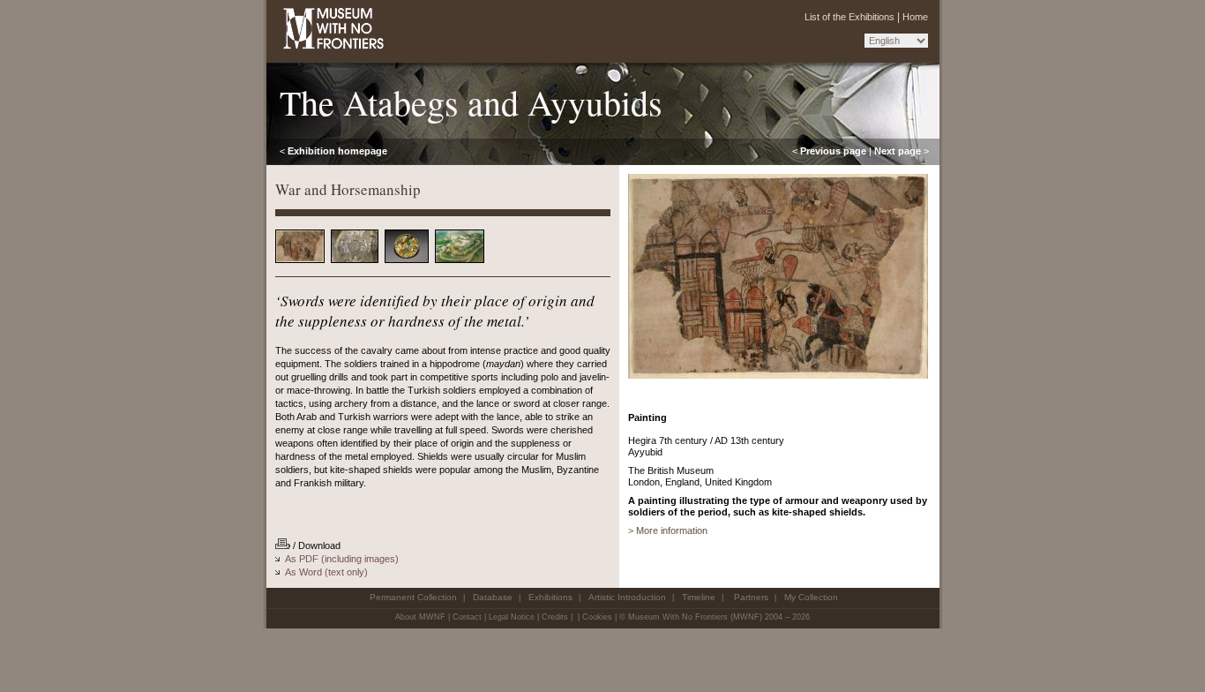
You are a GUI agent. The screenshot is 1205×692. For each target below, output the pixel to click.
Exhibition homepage (337, 151)
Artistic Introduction (627, 597)
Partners (751, 597)
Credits (555, 617)
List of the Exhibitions (849, 16)
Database (493, 597)
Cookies (597, 617)
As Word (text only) (326, 572)
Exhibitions (550, 597)
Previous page (833, 151)
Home (915, 16)
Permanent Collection (413, 597)
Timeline (698, 597)
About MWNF (420, 617)
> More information (667, 530)
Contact (467, 617)
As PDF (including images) (342, 558)
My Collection (811, 597)
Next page (897, 151)
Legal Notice (512, 617)
